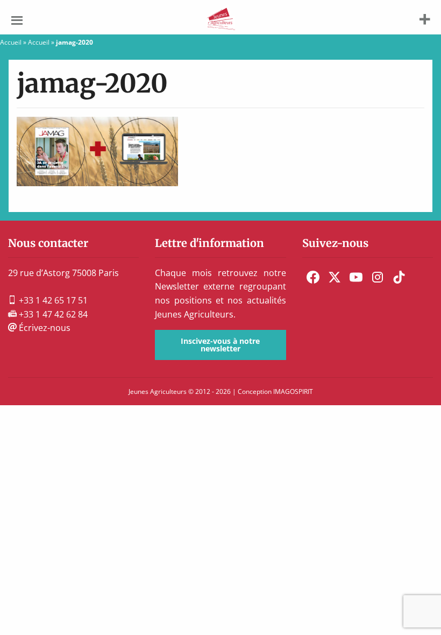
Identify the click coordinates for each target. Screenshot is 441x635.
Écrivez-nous (43, 328)
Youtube (356, 277)
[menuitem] (313, 277)
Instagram (377, 277)
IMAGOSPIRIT (293, 391)
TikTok (399, 277)
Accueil (11, 42)
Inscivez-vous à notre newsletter (220, 345)
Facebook (313, 277)
